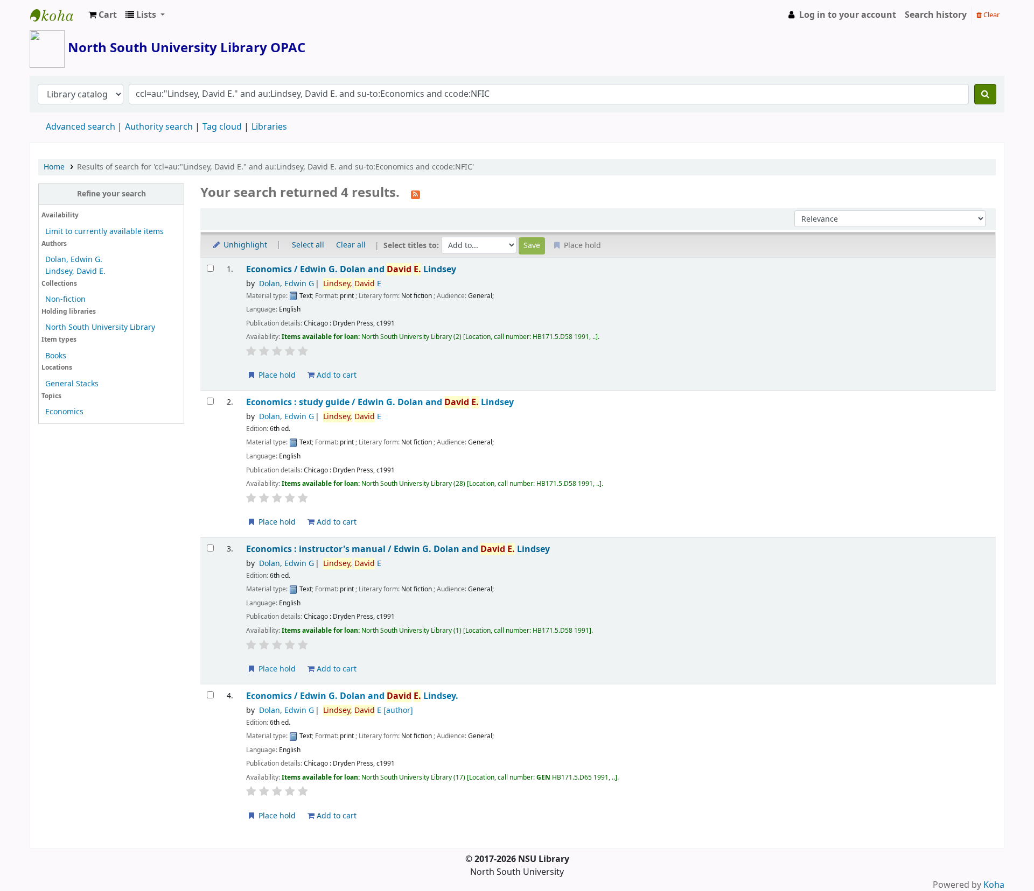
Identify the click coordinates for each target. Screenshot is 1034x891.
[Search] (985, 94)
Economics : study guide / (380, 402)
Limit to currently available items (104, 231)
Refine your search (111, 194)
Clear (991, 15)
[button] (102, 15)
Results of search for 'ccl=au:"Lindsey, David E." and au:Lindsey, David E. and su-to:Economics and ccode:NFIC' (275, 167)
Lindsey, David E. (75, 271)
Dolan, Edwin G (286, 283)
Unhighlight (244, 245)
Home (54, 167)
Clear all (351, 245)
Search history (936, 15)
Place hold (276, 375)
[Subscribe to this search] (415, 193)
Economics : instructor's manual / (398, 549)
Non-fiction (65, 299)
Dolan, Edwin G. (73, 259)
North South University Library (57, 15)
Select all (308, 245)
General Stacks (72, 384)
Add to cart (336, 375)
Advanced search (80, 127)
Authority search (159, 127)
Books (55, 356)
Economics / (351, 269)
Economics (64, 412)
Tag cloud (222, 127)
